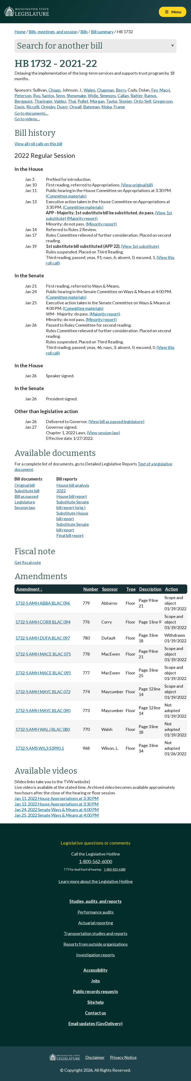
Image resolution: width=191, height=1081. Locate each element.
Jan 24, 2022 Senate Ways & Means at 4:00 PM (56, 809)
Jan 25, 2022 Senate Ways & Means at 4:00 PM (56, 815)
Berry (121, 90)
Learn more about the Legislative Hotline (95, 881)
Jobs (95, 980)
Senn (60, 95)
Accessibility (95, 970)
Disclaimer (95, 1057)
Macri (164, 90)
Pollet (83, 101)
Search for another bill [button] (95, 46)
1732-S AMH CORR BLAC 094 (42, 621)
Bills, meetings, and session (53, 31)
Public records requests (95, 991)
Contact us (95, 1012)
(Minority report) (101, 223)
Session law (24, 507)
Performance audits (96, 912)
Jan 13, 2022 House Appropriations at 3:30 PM (56, 803)
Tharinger (43, 101)
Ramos (150, 95)
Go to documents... (31, 113)
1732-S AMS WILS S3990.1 (39, 748)
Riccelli (32, 106)
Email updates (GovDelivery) (95, 1023)
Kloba (106, 106)
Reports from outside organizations (95, 944)
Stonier (125, 101)
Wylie (93, 95)
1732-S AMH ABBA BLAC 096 (42, 603)
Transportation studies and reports (95, 933)
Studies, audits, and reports (95, 901)
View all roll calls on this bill (38, 143)
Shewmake (76, 95)
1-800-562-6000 (95, 861)
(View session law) (103, 432)
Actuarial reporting (95, 922)
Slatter (136, 95)
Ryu (36, 95)
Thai (72, 101)
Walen (89, 90)
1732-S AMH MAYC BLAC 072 (42, 691)
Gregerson (163, 101)
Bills (84, 31)
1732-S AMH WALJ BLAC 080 (42, 729)
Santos (48, 95)
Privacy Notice (123, 1057)
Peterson (22, 95)
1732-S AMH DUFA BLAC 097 (42, 637)
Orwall (75, 106)
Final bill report (70, 535)
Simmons (108, 95)
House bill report (71, 496)
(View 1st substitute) (140, 246)
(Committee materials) (66, 196)
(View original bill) (137, 184)
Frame (119, 106)
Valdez (60, 101)
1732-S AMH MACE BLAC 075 (43, 654)
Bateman (91, 106)
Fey (154, 90)
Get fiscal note (27, 562)
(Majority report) (82, 218)
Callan (123, 95)
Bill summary (102, 31)
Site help (95, 1002)
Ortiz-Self (142, 101)
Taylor (111, 101)
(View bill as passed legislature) (116, 421)
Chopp (54, 90)
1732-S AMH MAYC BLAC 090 (42, 710)
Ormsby (48, 106)
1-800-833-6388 (114, 869)
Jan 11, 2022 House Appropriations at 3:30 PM (56, 798)
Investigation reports (95, 954)
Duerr (62, 106)
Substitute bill (26, 490)
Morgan (97, 101)
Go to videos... (27, 118)
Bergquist (23, 101)
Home (20, 31)
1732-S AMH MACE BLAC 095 (43, 672)
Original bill (24, 485)
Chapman (105, 90)
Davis (19, 106)
